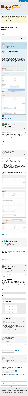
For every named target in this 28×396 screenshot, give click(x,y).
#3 (25, 158)
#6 (25, 344)
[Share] (24, 47)
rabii (15, 367)
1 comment (8, 318)
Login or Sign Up (22, 1)
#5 (25, 274)
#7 (25, 364)
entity (6, 118)
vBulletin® (14, 388)
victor (9, 367)
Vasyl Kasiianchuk (9, 276)
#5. (24, 321)
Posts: (6, 47)
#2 (25, 132)
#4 (25, 249)
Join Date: (7, 46)
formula (9, 118)
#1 (25, 50)
